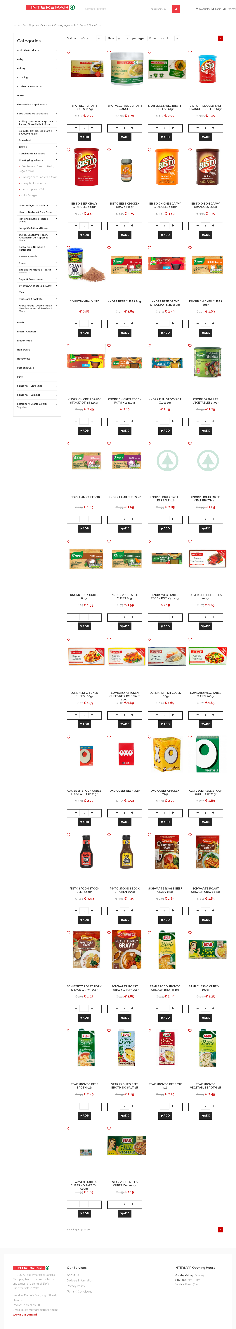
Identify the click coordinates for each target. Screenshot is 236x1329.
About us (73, 1275)
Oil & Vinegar (29, 195)
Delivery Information (80, 1280)
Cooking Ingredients (65, 25)
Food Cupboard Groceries (37, 25)
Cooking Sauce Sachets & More (39, 177)
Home (16, 25)
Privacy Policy (76, 1286)
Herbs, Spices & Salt (33, 189)
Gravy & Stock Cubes (91, 25)
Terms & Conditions (79, 1291)
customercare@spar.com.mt (39, 1309)
